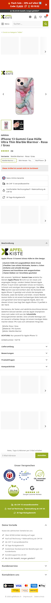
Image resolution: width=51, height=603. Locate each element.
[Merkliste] (40, 16)
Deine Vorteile (9, 525)
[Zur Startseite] (6, 17)
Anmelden (42, 455)
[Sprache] (30, 17)
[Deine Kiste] (45, 16)
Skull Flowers (39, 160)
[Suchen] (45, 23)
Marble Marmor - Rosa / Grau (9, 160)
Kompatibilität (8, 366)
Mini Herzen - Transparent (26, 160)
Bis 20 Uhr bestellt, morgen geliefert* (20, 558)
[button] (5, 23)
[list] (24, 52)
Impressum (27, 596)
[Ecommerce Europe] (25, 475)
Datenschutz (39, 596)
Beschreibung (7, 243)
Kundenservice (10, 565)
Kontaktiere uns (10, 574)
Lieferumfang (7, 346)
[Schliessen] (46, 4)
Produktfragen (8, 360)
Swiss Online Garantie (15, 178)
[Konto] (35, 16)
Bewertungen (7, 353)
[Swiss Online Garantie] (9, 475)
